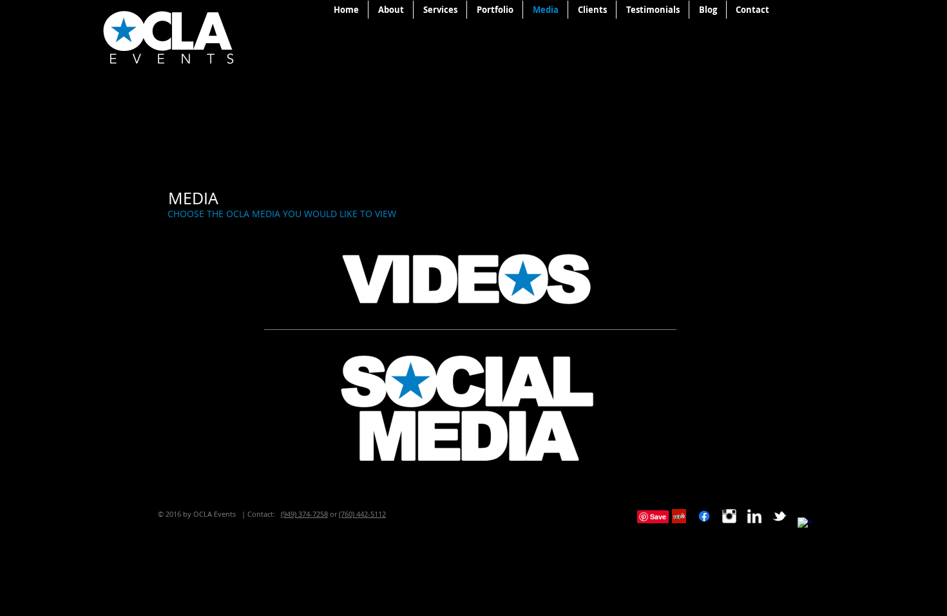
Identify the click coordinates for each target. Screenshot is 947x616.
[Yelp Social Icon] (679, 516)
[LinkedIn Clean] (754, 516)
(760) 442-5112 (362, 514)
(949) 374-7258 (304, 514)
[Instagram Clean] (729, 516)
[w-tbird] (779, 516)
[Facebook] (704, 516)
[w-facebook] (805, 524)
